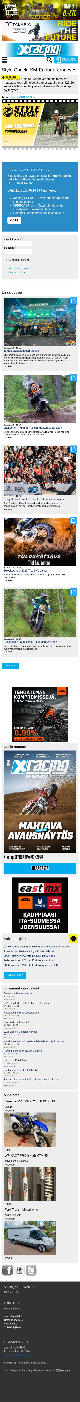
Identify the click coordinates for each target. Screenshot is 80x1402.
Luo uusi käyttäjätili (19, 268)
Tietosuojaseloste (13, 1320)
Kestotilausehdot (13, 1316)
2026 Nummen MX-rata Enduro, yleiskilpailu (29, 960)
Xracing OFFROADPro (22, 97)
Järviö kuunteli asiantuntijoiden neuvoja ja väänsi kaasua (37, 946)
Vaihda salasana (17, 272)
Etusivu (31, 66)
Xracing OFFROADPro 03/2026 (23, 857)
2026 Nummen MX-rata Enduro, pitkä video (29, 955)
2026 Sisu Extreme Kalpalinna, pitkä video (26, 1003)
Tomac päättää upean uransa (21, 350)
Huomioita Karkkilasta (15, 1060)
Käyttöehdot (10, 1323)
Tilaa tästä (40, 868)
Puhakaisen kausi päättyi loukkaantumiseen (30, 641)
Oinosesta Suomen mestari (18, 993)
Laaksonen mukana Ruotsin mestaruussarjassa (33, 427)
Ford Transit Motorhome (21, 1209)
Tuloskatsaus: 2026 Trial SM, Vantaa (26, 570)
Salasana (9, 247)
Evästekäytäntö (12, 1327)
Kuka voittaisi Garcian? (16, 1022)
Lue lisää (9, 366)
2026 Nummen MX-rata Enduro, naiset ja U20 (31, 965)
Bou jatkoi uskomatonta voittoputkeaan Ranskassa (34, 499)
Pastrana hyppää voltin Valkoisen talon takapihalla (31, 1079)
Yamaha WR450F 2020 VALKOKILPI (30, 1101)
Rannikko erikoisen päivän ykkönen (23, 1050)
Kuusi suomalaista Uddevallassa (21, 1012)
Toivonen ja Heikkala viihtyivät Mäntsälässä (29, 951)
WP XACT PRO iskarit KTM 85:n (27, 1155)
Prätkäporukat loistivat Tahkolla (21, 1070)
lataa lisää (11, 666)
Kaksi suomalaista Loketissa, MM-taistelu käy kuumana (34, 1041)
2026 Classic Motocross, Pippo (20, 1031)
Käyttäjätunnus (12, 239)
